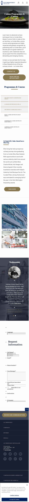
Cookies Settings (14, 495)
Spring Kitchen (9, 286)
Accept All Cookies (14, 499)
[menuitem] (18, 3)
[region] (14, 492)
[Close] (27, 485)
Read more (17, 303)
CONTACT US (11, 71)
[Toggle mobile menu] (27, 3)
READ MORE (12, 189)
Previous (3, 290)
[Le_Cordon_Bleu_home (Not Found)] (8, 3)
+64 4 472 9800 (8, 450)
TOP (27, 409)
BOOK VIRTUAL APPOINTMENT (14, 77)
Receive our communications (14, 415)
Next (25, 290)
